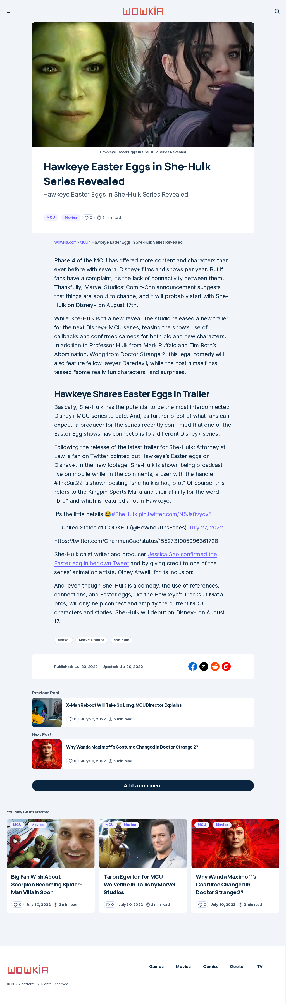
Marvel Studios (91, 640)
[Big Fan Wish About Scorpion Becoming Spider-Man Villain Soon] (51, 843)
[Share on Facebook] (192, 666)
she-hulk (121, 640)
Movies (71, 217)
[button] (10, 11)
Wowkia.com (65, 242)
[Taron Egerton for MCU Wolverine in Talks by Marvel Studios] (143, 843)
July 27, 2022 (205, 527)
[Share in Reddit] (215, 666)
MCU (51, 217)
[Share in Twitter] (203, 666)
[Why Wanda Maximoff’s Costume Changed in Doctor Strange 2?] (47, 754)
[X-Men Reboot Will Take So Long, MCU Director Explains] (47, 712)
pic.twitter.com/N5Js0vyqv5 (175, 514)
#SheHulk (124, 514)
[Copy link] (226, 666)
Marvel (64, 640)
